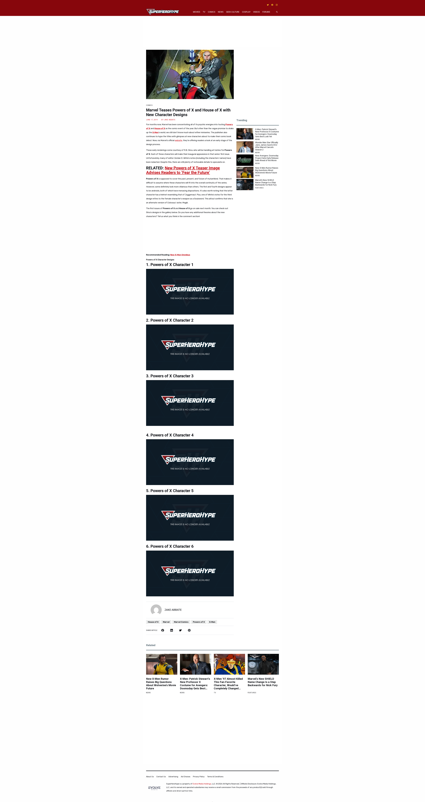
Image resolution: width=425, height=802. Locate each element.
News (220, 12)
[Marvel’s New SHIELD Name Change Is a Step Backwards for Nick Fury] (244, 184)
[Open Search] (277, 12)
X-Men (212, 622)
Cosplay (246, 12)
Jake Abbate (169, 120)
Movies (196, 12)
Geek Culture (232, 12)
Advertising (173, 777)
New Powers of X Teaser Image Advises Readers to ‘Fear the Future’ (183, 170)
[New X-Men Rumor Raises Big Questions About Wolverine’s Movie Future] (244, 172)
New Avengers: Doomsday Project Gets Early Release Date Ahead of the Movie (266, 158)
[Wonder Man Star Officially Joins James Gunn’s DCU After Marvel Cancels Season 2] (244, 147)
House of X (153, 622)
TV (204, 12)
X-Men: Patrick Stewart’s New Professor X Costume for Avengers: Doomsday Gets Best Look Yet (267, 133)
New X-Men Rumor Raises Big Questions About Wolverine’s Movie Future (266, 170)
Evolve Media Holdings (202, 784)
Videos (256, 12)
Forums (266, 12)
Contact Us (161, 777)
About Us (150, 777)
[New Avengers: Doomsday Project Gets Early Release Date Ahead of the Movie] (244, 160)
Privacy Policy (199, 777)
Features (259, 188)
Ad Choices (185, 777)
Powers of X (199, 622)
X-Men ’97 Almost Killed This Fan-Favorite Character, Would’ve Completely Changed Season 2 (228, 683)
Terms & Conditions (215, 777)
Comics (211, 12)
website (178, 140)
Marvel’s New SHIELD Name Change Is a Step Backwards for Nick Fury (266, 182)
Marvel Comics (181, 622)
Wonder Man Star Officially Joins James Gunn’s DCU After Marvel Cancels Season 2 (266, 146)
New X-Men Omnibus (180, 255)
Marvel (166, 622)
